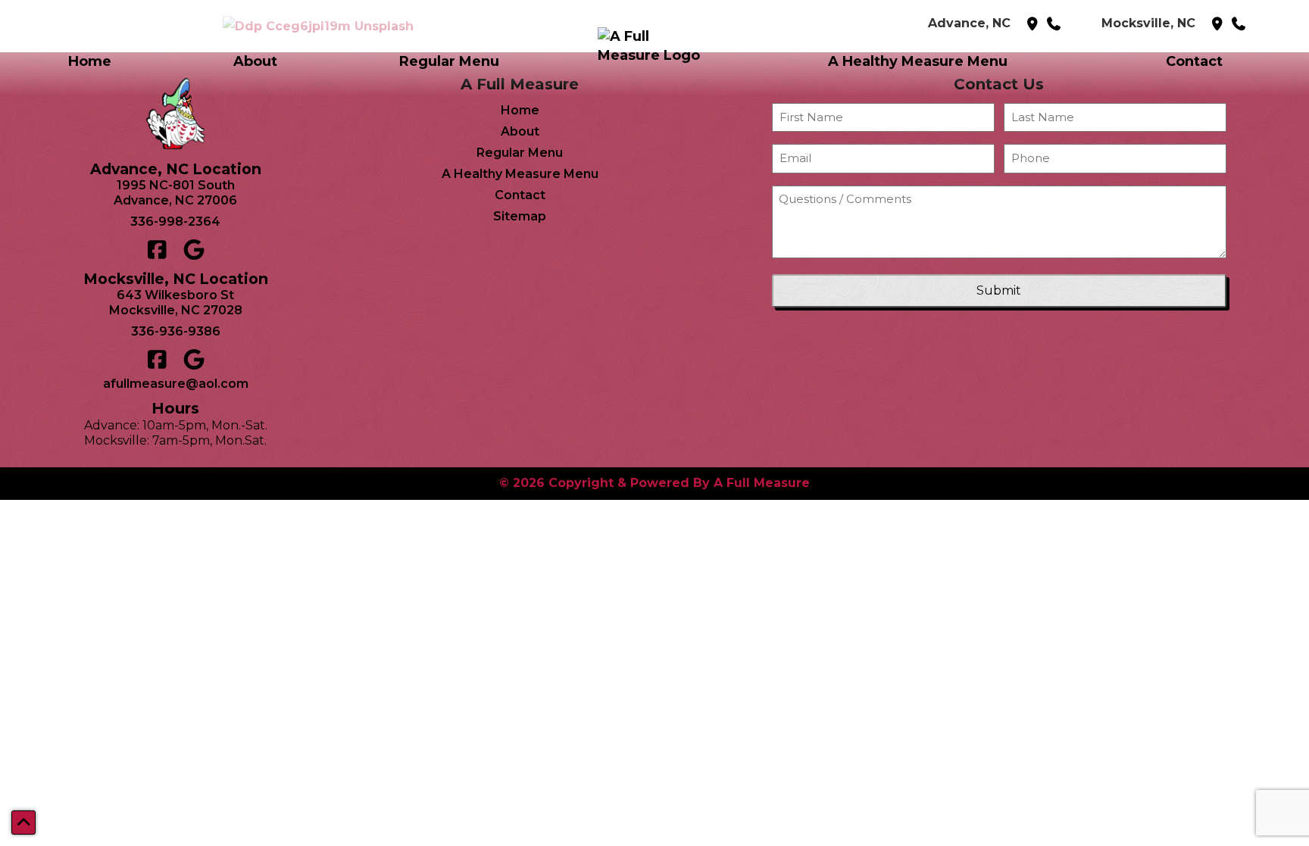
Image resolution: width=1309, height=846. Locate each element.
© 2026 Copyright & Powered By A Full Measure (654, 483)
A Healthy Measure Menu (918, 61)
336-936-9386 (175, 331)
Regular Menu (449, 61)
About (255, 61)
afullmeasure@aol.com (175, 383)
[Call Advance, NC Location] (1055, 24)
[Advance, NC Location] (1034, 24)
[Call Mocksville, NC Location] (1240, 24)
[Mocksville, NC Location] (1219, 24)
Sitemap (519, 216)
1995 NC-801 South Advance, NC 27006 (175, 193)
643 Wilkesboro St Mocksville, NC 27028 (175, 302)
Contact (1194, 61)
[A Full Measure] (654, 61)
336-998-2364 (175, 221)
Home (89, 61)
